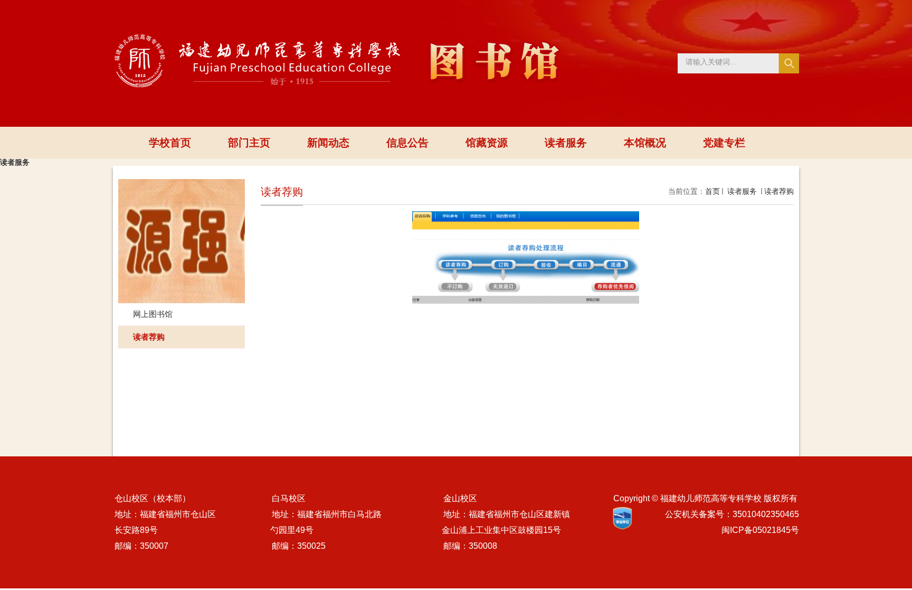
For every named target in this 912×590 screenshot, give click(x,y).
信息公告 (407, 142)
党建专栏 (724, 142)
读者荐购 (779, 191)
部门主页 (249, 142)
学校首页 (170, 142)
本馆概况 (645, 142)
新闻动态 (328, 142)
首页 (712, 191)
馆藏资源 (487, 142)
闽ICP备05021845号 (760, 530)
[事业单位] (622, 518)
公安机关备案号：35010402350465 (732, 514)
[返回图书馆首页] (338, 38)
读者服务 (566, 142)
